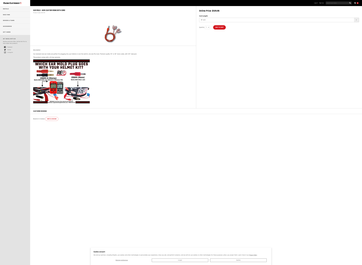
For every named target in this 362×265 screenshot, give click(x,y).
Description (36, 50)
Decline (238, 260)
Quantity (201, 27)
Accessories (7, 26)
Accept (180, 260)
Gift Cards (7, 32)
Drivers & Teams (8, 20)
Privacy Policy (253, 255)
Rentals (6, 9)
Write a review (51, 119)
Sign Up (321, 3)
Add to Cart (219, 27)
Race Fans (6, 15)
